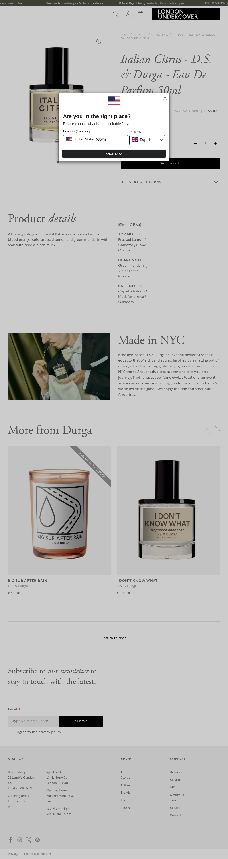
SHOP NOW (114, 153)
